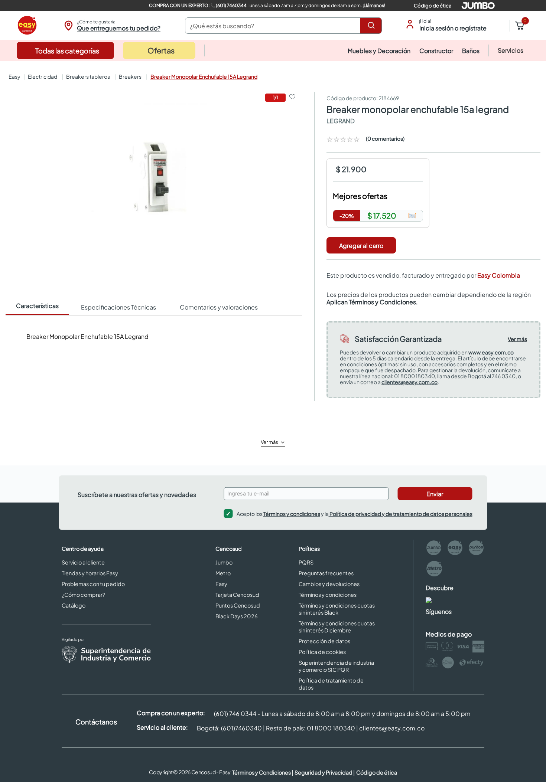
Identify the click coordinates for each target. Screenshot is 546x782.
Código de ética (432, 6)
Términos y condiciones (291, 513)
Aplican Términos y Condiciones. (372, 302)
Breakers (130, 76)
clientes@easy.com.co (409, 382)
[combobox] (283, 25)
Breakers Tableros (88, 76)
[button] (111, 25)
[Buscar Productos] (372, 25)
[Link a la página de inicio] (14, 76)
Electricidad (42, 76)
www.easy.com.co (491, 352)
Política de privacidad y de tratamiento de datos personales (400, 513)
